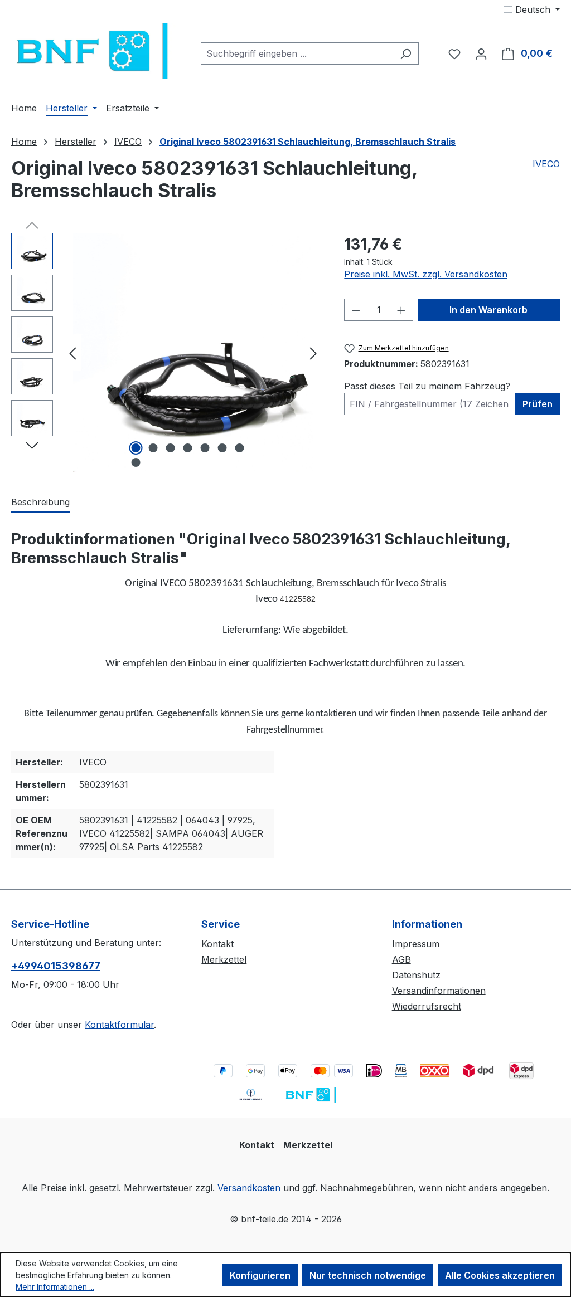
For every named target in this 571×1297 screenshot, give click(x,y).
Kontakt (217, 943)
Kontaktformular (119, 1024)
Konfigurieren (260, 1275)
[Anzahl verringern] (355, 310)
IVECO (546, 163)
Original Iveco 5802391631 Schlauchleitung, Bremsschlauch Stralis (307, 141)
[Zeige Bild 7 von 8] (239, 447)
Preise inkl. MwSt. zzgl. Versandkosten (425, 274)
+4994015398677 (55, 966)
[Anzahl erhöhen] (401, 310)
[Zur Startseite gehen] (94, 51)
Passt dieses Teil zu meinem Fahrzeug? (427, 386)
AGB (401, 959)
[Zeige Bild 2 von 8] (152, 447)
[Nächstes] (313, 353)
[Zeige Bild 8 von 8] (135, 462)
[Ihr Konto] (481, 53)
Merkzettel (223, 959)
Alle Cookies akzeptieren (500, 1275)
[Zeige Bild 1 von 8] (135, 447)
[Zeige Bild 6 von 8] (221, 447)
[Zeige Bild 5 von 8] (204, 447)
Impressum (415, 943)
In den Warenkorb (488, 309)
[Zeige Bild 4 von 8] (187, 447)
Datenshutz (416, 975)
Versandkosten (248, 1187)
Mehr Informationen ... (55, 1286)
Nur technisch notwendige (367, 1275)
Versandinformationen (439, 990)
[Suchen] (406, 53)
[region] (166, 352)
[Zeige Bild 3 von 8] (170, 447)
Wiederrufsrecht (426, 1006)
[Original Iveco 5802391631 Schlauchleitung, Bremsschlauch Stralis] (193, 352)
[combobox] (297, 53)
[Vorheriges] (72, 353)
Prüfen (537, 403)
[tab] (40, 503)
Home (24, 141)
